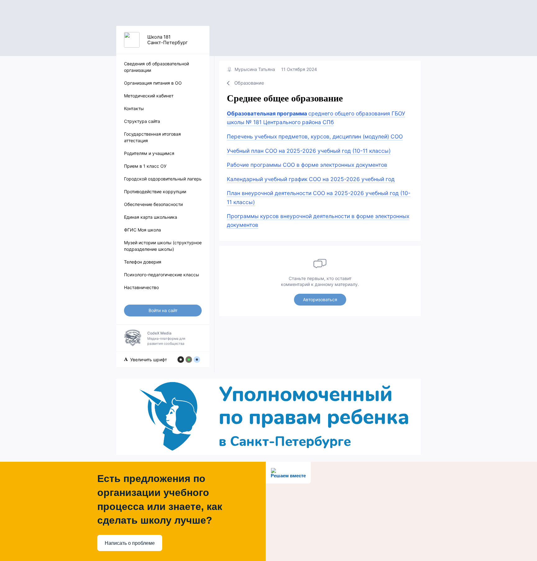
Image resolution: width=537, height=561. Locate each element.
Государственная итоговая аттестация (152, 137)
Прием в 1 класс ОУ (145, 166)
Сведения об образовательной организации (156, 67)
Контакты (134, 108)
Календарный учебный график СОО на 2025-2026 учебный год (311, 179)
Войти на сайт (163, 310)
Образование (249, 83)
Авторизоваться (320, 299)
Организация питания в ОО (153, 83)
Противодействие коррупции (155, 191)
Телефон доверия (142, 261)
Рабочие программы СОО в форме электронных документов (307, 164)
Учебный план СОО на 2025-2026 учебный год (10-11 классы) (309, 150)
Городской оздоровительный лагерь (163, 178)
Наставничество (141, 287)
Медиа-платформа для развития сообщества (166, 338)
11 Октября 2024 (299, 69)
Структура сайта (142, 121)
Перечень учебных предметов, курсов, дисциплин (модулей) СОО (315, 136)
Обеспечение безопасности (153, 204)
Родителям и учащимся (149, 153)
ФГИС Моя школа (142, 229)
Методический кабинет (148, 95)
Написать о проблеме (130, 543)
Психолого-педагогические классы (161, 274)
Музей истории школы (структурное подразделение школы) (163, 246)
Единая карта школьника (150, 217)
